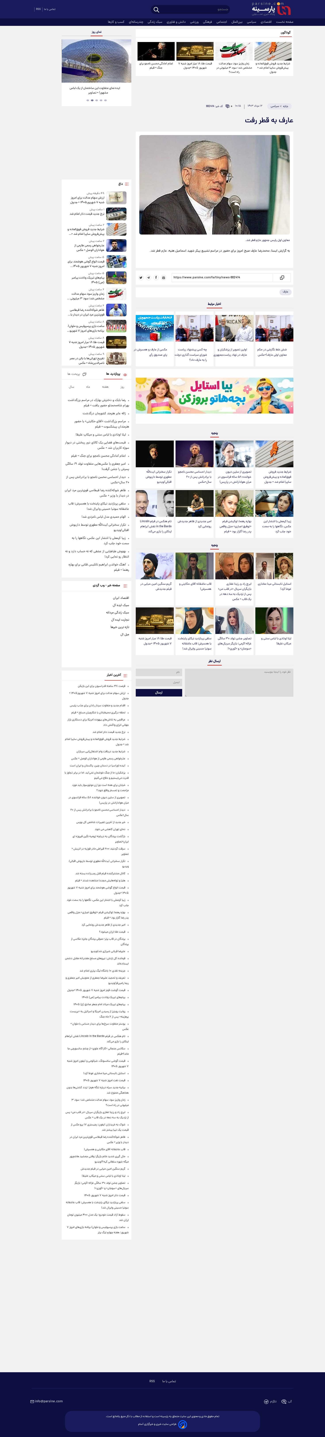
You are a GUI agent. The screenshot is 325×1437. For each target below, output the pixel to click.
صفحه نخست (284, 22)
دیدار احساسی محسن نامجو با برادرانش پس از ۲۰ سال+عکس (194, 477)
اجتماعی (222, 22)
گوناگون (286, 33)
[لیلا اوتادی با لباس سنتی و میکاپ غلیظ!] (274, 620)
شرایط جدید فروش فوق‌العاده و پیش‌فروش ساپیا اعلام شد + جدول (273, 68)
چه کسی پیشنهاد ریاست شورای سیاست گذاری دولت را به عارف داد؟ (191, 354)
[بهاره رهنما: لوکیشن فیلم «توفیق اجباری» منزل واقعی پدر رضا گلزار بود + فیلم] (234, 503)
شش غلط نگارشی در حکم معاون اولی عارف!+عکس (272, 352)
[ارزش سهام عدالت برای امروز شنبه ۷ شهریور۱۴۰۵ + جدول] (116, 198)
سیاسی (252, 22)
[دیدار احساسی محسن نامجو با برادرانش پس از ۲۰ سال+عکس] (195, 454)
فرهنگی (208, 22)
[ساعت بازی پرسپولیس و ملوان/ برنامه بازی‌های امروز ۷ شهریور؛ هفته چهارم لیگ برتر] (116, 326)
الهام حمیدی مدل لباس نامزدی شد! (104, 517)
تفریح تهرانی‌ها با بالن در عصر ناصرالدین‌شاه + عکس (87, 361)
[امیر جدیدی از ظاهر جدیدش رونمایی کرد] (195, 503)
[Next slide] (126, 61)
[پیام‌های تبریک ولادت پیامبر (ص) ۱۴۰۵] (116, 278)
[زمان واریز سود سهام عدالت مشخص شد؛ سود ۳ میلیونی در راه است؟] (233, 51)
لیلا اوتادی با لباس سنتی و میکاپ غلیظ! (276, 641)
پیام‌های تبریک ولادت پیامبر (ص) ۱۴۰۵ (88, 280)
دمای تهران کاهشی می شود (110, 829)
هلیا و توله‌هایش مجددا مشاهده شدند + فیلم (100, 881)
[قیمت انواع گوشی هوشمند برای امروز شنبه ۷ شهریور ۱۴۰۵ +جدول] (116, 262)
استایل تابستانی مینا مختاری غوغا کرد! (274, 587)
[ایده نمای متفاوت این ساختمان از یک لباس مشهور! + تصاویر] (96, 61)
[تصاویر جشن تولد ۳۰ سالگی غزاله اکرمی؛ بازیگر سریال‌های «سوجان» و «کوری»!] (234, 620)
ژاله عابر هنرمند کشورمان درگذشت (104, 413)
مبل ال (124, 634)
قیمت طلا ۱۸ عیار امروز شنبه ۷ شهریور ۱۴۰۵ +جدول (195, 66)
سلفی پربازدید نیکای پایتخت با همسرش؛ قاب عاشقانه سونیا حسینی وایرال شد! (194, 643)
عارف (285, 292)
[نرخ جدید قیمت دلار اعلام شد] (116, 214)
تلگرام (273, 1402)
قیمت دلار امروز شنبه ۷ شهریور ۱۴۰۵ (104, 1195)
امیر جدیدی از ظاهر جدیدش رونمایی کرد (194, 524)
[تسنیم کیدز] (214, 397)
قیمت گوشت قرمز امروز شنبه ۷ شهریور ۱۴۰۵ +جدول (96, 990)
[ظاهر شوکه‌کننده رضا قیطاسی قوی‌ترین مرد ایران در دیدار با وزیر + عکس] (116, 310)
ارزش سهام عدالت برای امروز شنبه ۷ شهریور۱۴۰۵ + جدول (87, 200)
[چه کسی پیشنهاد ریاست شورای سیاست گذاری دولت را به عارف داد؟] (195, 328)
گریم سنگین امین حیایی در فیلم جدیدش (156, 587)
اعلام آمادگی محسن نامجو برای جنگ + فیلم (156, 66)
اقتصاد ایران (121, 598)
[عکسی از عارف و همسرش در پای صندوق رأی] (155, 328)
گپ (290, 1402)
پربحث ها (73, 374)
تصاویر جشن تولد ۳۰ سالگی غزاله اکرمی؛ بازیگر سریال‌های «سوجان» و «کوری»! (234, 643)
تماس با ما (49, 9)
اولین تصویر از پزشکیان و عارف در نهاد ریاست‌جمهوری (230, 352)
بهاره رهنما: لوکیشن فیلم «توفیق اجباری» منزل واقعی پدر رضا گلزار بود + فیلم (235, 526)
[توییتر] (141, 277)
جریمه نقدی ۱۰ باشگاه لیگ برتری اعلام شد (102, 971)
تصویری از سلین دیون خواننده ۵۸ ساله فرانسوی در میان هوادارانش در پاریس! (234, 477)
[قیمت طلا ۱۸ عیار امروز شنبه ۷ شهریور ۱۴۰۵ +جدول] (195, 51)
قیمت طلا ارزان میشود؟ (112, 932)
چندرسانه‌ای (136, 22)
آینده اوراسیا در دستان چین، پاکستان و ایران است (97, 766)
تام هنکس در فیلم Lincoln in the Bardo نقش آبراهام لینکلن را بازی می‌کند (156, 526)
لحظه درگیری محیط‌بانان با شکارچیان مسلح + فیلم (98, 713)
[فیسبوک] (156, 277)
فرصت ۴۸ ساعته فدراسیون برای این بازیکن (101, 686)
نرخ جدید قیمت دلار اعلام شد (87, 214)
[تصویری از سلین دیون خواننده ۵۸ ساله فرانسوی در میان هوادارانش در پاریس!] (234, 454)
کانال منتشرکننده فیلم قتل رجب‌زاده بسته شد (100, 874)
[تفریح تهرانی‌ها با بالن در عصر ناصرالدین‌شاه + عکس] (116, 359)
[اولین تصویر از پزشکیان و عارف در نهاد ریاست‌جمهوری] (234, 328)
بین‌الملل (237, 22)
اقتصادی (267, 22)
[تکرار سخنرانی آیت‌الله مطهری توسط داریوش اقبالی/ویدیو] (155, 454)
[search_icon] (156, 10)
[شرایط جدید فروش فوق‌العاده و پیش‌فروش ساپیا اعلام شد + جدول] (273, 51)
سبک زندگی (155, 22)
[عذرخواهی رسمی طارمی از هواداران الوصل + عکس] (116, 246)
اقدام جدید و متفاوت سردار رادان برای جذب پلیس (97, 706)
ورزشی (194, 22)
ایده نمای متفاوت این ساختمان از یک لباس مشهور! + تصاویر (95, 90)
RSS (38, 9)
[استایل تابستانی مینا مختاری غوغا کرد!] (274, 566)
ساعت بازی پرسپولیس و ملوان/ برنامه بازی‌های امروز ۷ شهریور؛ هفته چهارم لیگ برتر (86, 328)
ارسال (158, 692)
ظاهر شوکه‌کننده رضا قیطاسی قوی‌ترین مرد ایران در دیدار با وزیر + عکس (87, 312)
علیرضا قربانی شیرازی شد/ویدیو (108, 951)
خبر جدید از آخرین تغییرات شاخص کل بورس (100, 822)
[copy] (282, 277)
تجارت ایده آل (120, 620)
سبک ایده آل (121, 605)
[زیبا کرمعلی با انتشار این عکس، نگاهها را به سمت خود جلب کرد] (274, 503)
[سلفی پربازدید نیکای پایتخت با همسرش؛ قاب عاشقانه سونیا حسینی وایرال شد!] (195, 620)
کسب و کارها (116, 22)
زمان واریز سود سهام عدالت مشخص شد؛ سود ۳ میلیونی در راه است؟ (234, 68)
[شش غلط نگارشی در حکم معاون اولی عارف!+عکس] (274, 328)
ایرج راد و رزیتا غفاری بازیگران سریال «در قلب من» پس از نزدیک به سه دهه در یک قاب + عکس (234, 592)
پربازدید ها (113, 374)
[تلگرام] (148, 277)
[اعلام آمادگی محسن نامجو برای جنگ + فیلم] (156, 51)
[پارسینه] (269, 9)
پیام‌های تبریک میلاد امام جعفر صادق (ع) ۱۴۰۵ (99, 1004)
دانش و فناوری (177, 22)
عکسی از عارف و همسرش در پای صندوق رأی (150, 352)
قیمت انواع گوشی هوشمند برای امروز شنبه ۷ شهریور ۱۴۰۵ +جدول (86, 264)
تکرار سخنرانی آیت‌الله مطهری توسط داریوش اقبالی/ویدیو (159, 477)
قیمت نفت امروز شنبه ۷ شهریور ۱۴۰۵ (104, 1080)
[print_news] (163, 277)
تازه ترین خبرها (120, 627)
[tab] (105, 100)
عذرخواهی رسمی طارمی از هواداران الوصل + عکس (89, 248)
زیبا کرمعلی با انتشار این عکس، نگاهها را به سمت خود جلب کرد (276, 526)
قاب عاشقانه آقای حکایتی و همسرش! (195, 587)
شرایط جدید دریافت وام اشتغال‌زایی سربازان (100, 752)
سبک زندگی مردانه (117, 612)
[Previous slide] (66, 61)
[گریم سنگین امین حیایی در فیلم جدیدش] (155, 566)
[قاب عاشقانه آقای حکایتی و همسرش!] (195, 566)
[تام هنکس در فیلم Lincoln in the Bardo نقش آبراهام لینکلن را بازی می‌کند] (155, 503)
